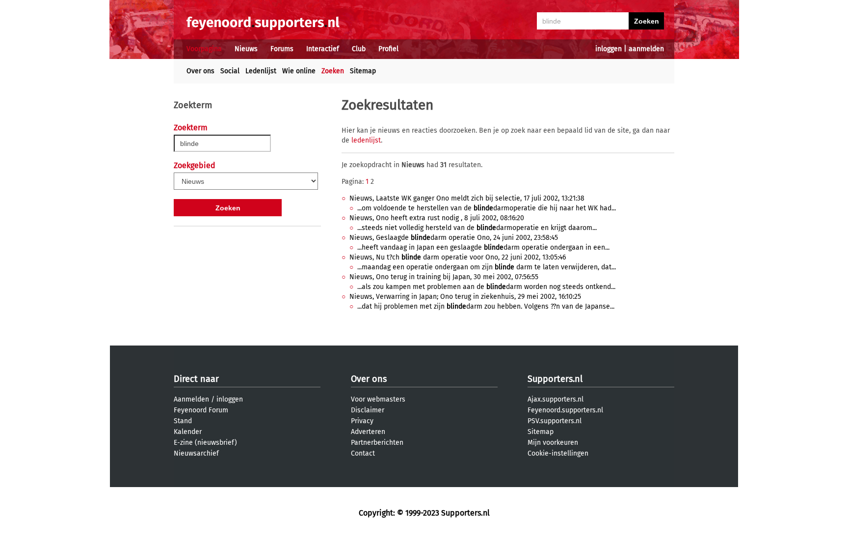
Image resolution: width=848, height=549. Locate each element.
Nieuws (246, 49)
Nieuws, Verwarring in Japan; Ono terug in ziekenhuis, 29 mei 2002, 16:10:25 (465, 296)
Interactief (322, 49)
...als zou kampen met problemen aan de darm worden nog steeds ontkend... (486, 287)
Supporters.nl (555, 379)
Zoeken (332, 71)
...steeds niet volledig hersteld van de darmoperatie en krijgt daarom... (477, 228)
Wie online (299, 71)
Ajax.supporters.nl (555, 399)
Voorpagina (204, 49)
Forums (281, 49)
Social (229, 71)
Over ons (200, 71)
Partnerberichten (377, 442)
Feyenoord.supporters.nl (565, 410)
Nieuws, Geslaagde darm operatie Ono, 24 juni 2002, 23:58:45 (453, 237)
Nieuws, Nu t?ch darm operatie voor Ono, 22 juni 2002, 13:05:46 (457, 257)
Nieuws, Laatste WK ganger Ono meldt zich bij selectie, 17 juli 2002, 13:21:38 (466, 198)
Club (359, 49)
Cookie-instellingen (558, 453)
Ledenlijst (260, 71)
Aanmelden (191, 399)
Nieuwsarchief (196, 453)
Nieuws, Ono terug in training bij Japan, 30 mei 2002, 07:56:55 (443, 277)
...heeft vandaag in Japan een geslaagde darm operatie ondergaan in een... (483, 247)
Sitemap (363, 71)
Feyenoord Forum (201, 410)
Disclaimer (367, 410)
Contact (363, 453)
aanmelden (646, 49)
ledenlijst (366, 140)
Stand (183, 421)
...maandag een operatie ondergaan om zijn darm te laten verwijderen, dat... (486, 267)
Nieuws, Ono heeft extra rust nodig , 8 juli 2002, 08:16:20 (436, 218)
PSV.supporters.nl (555, 421)
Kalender (188, 432)
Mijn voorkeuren (553, 442)
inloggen (608, 49)
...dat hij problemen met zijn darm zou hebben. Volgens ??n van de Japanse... (485, 306)
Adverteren (368, 432)
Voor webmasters (378, 399)
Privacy (362, 421)
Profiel (388, 49)
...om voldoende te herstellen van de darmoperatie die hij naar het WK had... (486, 208)
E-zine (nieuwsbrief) (205, 442)
